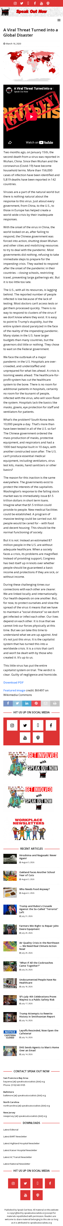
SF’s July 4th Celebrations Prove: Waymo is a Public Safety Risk (38, 998)
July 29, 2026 (27, 933)
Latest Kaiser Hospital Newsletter (20, 1150)
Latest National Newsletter (16, 1163)
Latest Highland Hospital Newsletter (21, 1143)
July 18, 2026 (27, 986)
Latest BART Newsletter (15, 1136)
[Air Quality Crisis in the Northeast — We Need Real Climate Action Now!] (10, 946)
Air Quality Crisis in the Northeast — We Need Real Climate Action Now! (39, 945)
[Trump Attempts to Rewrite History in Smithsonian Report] (10, 1017)
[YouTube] (41, 3)
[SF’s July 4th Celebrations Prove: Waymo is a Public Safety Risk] (10, 1000)
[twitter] (22, 3)
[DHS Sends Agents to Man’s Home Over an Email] (10, 1051)
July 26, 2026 (27, 969)
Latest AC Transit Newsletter (17, 1157)
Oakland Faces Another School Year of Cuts (37, 874)
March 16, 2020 (13, 43)
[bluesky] (28, 3)
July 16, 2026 (27, 1020)
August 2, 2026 (28, 893)
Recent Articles (31, 848)
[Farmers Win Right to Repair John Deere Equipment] (10, 929)
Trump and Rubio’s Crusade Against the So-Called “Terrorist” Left (38, 909)
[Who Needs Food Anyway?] (10, 893)
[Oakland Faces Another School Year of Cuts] (10, 876)
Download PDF (13, 682)
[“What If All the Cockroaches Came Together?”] (10, 966)
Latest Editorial (10, 1129)
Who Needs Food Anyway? (34, 889)
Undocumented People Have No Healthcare (37, 981)
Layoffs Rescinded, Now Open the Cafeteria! (38, 1032)
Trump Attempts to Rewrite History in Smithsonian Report (37, 1015)
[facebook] (35, 3)
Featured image (14, 690)
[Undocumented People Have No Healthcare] (10, 983)
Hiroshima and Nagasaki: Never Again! (37, 857)
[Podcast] (48, 3)
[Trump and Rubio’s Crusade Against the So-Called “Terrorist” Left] (10, 910)
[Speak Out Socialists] (31, 14)
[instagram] (15, 3)
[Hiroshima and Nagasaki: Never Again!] (10, 859)
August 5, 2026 (28, 862)
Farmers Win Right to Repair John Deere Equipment (39, 927)
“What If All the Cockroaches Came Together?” (36, 964)
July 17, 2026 (27, 1003)
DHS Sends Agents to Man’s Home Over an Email (39, 1049)
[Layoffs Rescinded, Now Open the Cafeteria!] (10, 1034)
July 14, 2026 (27, 1054)
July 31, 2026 (27, 916)
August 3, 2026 (28, 879)
